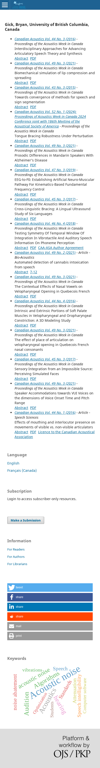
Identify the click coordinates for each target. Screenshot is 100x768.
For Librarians (17, 564)
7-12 (33, 272)
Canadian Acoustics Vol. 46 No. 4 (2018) (45, 223)
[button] (50, 587)
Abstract (21, 58)
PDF (33, 58)
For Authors (16, 556)
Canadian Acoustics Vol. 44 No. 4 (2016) (45, 301)
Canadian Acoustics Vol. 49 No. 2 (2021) (45, 252)
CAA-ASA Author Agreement (60, 247)
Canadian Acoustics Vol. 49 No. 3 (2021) (45, 63)
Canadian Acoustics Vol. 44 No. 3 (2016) (45, 39)
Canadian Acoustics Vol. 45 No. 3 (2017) (45, 199)
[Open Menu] (5, 5)
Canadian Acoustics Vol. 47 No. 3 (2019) (45, 170)
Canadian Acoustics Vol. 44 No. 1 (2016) (45, 412)
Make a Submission (26, 520)
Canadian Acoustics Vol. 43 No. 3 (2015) (45, 87)
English (13, 463)
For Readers (16, 549)
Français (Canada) (22, 470)
